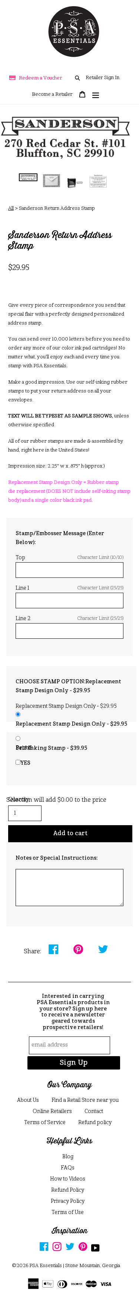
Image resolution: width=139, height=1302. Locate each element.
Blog (67, 1156)
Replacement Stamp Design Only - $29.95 (71, 724)
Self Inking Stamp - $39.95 (51, 748)
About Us (28, 1100)
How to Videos (67, 1179)
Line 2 (69, 618)
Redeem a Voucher (40, 78)
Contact (94, 1111)
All (11, 208)
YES (25, 763)
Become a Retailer (52, 94)
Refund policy (95, 1122)
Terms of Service (45, 1122)
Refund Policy (67, 1190)
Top (69, 557)
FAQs (68, 1168)
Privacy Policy (68, 1201)
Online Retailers (52, 1111)
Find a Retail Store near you (85, 1100)
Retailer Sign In (102, 77)
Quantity (18, 799)
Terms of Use (68, 1212)
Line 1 (69, 588)
